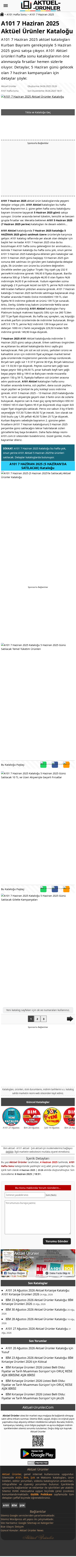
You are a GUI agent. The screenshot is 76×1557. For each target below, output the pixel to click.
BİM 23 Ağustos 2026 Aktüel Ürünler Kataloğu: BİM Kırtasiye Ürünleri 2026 (37, 1302)
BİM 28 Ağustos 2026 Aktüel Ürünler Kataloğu (36, 1319)
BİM (14, 1505)
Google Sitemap (27, 1523)
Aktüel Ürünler (8, 86)
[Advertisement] (38, 170)
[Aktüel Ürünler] (40, 6)
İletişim (19, 1526)
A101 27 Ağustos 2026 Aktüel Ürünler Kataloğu (37, 1328)
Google (14, 1515)
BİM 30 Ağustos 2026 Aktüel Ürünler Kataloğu (36, 1309)
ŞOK (22, 1505)
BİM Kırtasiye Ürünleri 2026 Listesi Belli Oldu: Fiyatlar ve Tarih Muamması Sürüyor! (33, 1369)
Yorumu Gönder (57, 1241)
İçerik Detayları (37, 1158)
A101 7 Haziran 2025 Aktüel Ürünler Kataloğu (37, 27)
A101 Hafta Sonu (17, 14)
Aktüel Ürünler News (31, 1530)
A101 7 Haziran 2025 (42, 14)
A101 (6, 1505)
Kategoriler (47, 1523)
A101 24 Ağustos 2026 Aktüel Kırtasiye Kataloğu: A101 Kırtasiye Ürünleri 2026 (36, 1292)
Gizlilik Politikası (41, 1494)
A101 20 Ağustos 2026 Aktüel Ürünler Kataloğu (37, 1348)
